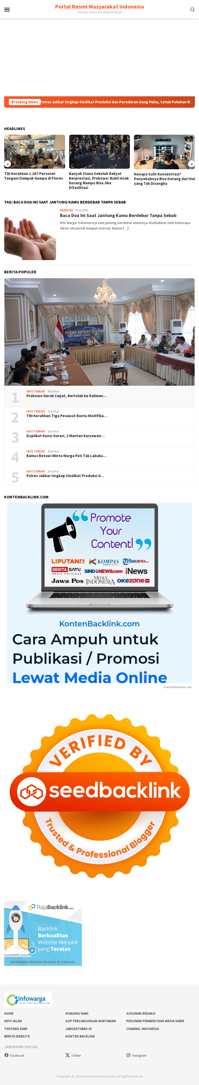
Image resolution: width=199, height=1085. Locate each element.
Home (8, 1013)
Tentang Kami (15, 1029)
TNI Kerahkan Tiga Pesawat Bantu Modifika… (66, 415)
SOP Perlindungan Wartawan (90, 1021)
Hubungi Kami (76, 1013)
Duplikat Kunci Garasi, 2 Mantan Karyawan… (65, 435)
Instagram (139, 1055)
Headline (66, 210)
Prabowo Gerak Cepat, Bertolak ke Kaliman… (66, 396)
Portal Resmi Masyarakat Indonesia (99, 6)
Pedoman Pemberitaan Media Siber (155, 1021)
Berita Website (17, 1036)
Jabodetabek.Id (78, 1029)
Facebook (17, 1055)
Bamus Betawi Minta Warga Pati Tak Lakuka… (66, 455)
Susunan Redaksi (140, 1013)
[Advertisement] (99, 57)
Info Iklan (13, 1021)
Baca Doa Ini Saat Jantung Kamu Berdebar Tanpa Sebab (118, 215)
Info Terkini (35, 391)
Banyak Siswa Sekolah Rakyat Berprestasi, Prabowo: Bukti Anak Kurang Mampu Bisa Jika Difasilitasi (99, 180)
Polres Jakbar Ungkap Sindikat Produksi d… (65, 475)
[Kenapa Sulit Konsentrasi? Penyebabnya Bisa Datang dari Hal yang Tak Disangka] (164, 152)
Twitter (76, 1055)
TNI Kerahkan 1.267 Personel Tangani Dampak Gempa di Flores (33, 176)
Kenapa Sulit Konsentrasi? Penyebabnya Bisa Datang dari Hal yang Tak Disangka (164, 179)
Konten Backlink (80, 1036)
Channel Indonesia (142, 1029)
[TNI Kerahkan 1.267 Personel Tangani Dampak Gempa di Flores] (34, 152)
